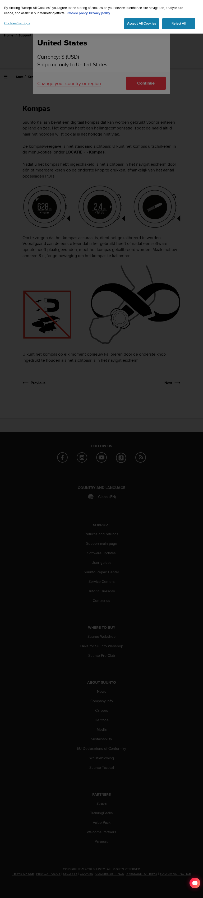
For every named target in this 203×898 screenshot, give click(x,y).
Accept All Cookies (141, 23)
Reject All (179, 23)
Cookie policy (77, 13)
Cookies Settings (17, 23)
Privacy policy (99, 13)
